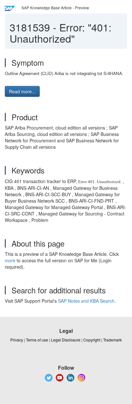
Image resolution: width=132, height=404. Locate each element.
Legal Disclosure (65, 339)
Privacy (16, 339)
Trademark (112, 339)
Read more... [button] (22, 91)
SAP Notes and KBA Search (86, 301)
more (10, 260)
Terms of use (37, 339)
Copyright (91, 339)
